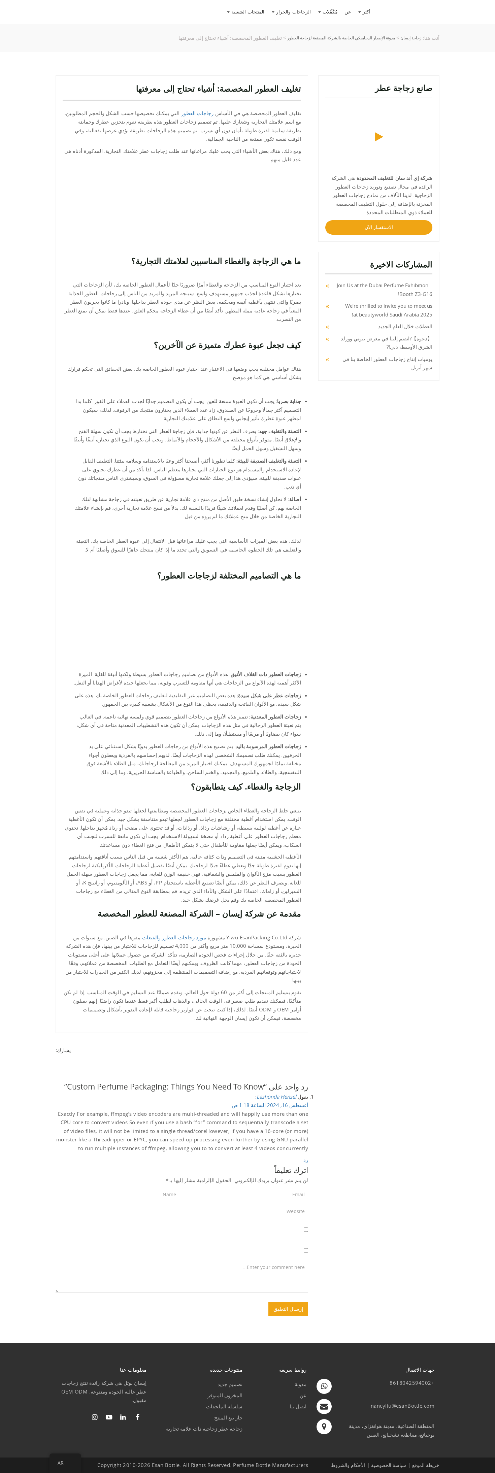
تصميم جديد (230, 1384)
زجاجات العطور (197, 113)
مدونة (300, 1384)
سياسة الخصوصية (388, 1465)
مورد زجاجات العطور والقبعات (174, 937)
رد (305, 1160)
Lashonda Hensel (276, 1096)
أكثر (365, 11)
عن (347, 11)
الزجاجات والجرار (292, 11)
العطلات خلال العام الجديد (405, 326)
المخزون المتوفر (224, 1395)
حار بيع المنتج (228, 1417)
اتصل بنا (298, 1406)
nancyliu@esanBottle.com (403, 1405)
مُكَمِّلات (329, 11)
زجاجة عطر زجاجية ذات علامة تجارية (204, 1428)
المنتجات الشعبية (247, 11)
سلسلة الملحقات (224, 1406)
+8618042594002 (412, 1382)
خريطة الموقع (425, 1465)
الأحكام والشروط (348, 1465)
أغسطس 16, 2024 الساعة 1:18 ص (270, 1105)
